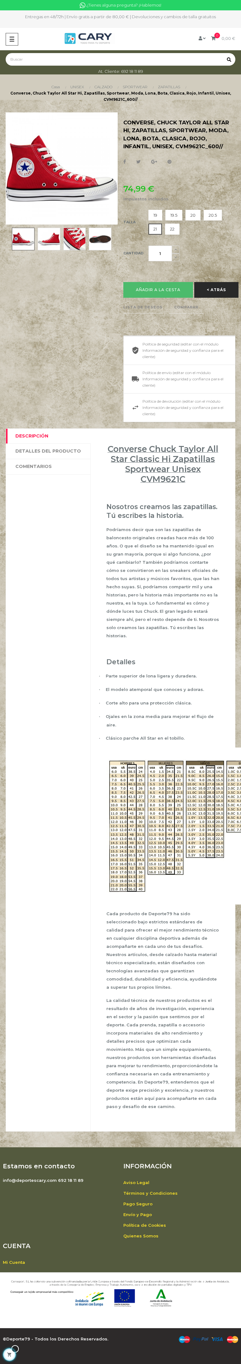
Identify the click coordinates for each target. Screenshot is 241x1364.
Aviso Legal (136, 1182)
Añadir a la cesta (158, 289)
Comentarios (33, 466)
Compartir (124, 162)
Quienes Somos (140, 1235)
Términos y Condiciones (150, 1193)
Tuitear (139, 162)
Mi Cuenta (14, 1262)
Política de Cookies (144, 1225)
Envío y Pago (137, 1214)
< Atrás (216, 289)
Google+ (154, 162)
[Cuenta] (202, 38)
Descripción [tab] (31, 436)
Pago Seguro (138, 1203)
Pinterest (169, 162)
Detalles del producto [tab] (48, 451)
